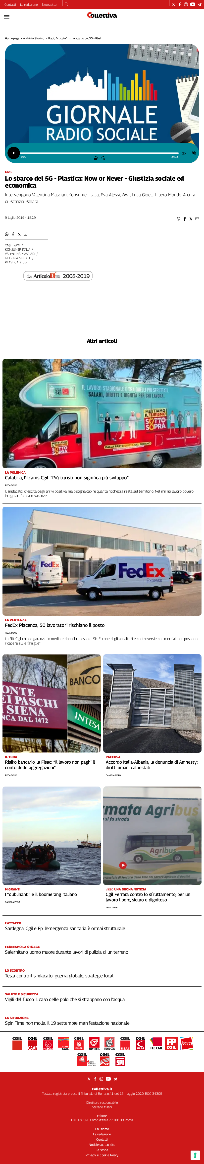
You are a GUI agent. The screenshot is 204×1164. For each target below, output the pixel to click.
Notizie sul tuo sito (102, 1145)
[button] (178, 219)
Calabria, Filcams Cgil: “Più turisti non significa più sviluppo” (67, 477)
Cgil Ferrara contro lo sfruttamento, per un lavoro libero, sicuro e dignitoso (148, 897)
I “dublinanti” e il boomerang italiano (41, 894)
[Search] (66, 4)
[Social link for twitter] (173, 4)
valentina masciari (20, 254)
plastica (11, 262)
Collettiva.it (102, 1089)
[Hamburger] (6, 17)
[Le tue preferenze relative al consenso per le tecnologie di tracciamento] (195, 1155)
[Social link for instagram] (186, 4)
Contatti (10, 4)
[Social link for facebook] (180, 4)
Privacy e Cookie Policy (102, 1155)
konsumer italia (17, 249)
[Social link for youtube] (192, 4)
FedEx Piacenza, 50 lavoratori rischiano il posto (55, 625)
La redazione (29, 4)
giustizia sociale (18, 258)
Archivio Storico (33, 38)
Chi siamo (102, 1129)
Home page (12, 38)
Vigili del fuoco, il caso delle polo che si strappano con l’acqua (65, 999)
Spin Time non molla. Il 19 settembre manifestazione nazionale (67, 1023)
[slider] (99, 153)
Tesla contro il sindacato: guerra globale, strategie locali (59, 975)
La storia (102, 1150)
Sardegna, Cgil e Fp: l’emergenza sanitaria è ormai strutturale (65, 928)
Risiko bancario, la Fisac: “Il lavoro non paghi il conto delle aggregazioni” (50, 764)
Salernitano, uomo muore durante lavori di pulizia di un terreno (66, 952)
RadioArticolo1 (58, 38)
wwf (17, 245)
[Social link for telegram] (200, 4)
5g (25, 262)
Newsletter (50, 4)
